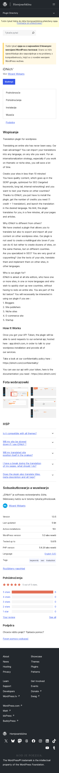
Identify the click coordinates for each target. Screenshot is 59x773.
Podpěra (10, 122)
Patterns (35, 671)
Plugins (34, 666)
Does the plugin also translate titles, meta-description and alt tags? (21, 475)
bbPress (8, 715)
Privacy (7, 671)
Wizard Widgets (16, 73)
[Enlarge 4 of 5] (52, 402)
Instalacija (11, 107)
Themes (35, 661)
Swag (35, 696)
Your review (9, 617)
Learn (6, 681)
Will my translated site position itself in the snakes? (18, 454)
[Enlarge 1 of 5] (24, 390)
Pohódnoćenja (13, 100)
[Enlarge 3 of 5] (52, 390)
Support (7, 686)
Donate (36, 691)
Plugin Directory (10, 13)
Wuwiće (10, 114)
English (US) (50, 554)
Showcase (36, 656)
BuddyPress (10, 720)
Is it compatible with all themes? (20, 433)
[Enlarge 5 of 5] (52, 412)
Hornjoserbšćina (18, 733)
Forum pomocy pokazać (15, 638)
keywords (34, 560)
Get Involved (38, 681)
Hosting (7, 666)
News (6, 661)
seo (42, 560)
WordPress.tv (11, 696)
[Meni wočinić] (54, 4)
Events (34, 686)
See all (52, 617)
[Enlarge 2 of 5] (24, 402)
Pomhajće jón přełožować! (29, 23)
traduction (50, 560)
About (6, 656)
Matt (7, 710)
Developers (9, 691)
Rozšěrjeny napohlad (14, 568)
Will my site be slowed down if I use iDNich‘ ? (14, 443)
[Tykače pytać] (33, 33)
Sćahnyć (9, 81)
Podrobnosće (13, 92)
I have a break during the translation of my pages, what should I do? (22, 464)
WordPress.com (12, 705)
